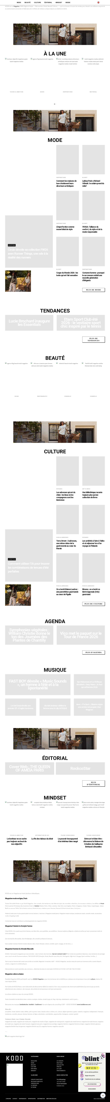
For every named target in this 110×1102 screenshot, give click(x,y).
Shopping (11, 245)
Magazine (16, 6)
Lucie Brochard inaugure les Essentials (29, 323)
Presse (59, 1066)
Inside (68, 2)
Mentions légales (51, 1098)
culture (93, 979)
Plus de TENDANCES (94, 339)
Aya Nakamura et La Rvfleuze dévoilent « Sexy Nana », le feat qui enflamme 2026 (89, 684)
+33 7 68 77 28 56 (61, 1081)
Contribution (41, 1098)
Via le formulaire (62, 1083)
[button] (104, 2)
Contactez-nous (60, 1085)
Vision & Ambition (16, 92)
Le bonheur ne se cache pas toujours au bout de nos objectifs (17, 98)
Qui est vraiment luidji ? (59, 954)
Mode (19, 2)
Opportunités (32, 1098)
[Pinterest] (92, 2)
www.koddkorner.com (84, 1004)
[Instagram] (83, 2)
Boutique (60, 1063)
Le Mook (33, 1087)
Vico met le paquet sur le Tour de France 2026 (80, 635)
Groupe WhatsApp (37, 1079)
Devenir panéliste (37, 1081)
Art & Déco (86, 489)
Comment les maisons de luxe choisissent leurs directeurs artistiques (68, 98)
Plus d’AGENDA (94, 652)
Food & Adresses (62, 537)
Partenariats (42, 396)
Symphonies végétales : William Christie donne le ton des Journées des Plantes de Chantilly (29, 635)
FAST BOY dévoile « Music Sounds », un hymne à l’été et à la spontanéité (38, 684)
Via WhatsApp (61, 1079)
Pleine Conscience (68, 835)
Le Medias (34, 1085)
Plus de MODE (93, 290)
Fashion (37, 906)
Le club (59, 1068)
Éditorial (48, 2)
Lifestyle (11, 559)
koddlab (31, 1004)
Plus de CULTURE (94, 604)
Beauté (28, 2)
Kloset (84, 177)
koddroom (38, 1004)
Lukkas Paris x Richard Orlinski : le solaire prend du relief (93, 183)
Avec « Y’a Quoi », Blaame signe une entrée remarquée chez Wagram (89, 707)
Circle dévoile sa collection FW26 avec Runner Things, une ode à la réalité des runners (28, 253)
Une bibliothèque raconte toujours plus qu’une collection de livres (92, 495)
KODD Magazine (38, 979)
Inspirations (68, 92)
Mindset (59, 2)
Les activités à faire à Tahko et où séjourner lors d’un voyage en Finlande (93, 543)
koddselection (24, 1004)
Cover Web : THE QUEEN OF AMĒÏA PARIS (29, 768)
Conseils (67, 396)
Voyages (59, 489)
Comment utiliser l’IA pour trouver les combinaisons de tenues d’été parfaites (29, 567)
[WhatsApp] (88, 2)
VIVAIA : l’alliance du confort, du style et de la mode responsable (92, 229)
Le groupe (60, 1061)
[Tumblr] (90, 2)
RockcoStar (80, 768)
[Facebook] (85, 2)
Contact (15, 1098)
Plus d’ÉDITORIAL (93, 783)
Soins (42, 92)
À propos (8, 1098)
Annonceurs (35, 1083)
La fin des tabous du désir (42, 839)
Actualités (60, 1065)
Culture (37, 2)
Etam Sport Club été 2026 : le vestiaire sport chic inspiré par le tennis (80, 323)
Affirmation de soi (42, 835)
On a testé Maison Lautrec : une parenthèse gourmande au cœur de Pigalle (67, 592)
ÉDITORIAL (93, 92)
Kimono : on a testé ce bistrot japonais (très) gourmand (91, 592)
